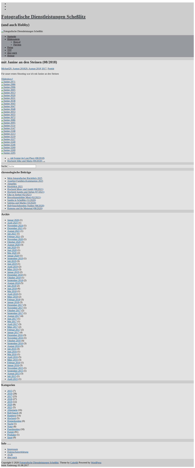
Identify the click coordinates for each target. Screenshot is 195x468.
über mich (12, 53)
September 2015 (15, 370)
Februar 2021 (13, 236)
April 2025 (12, 223)
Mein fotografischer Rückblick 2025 (24, 178)
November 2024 (15, 225)
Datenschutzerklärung (17, 452)
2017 (44, 68)
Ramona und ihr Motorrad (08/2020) (25, 208)
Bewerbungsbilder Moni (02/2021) (24, 197)
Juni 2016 (12, 351)
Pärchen (17, 44)
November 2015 (15, 368)
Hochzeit (11, 418)
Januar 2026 (13, 220)
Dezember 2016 (15, 335)
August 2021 (13, 231)
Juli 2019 (11, 261)
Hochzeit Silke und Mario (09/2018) (26, 161)
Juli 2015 (11, 376)
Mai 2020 (12, 253)
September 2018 (15, 280)
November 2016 (15, 338)
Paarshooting (13, 429)
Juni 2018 (12, 288)
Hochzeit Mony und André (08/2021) (25, 189)
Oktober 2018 (14, 277)
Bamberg (11, 415)
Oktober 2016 (14, 340)
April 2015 (12, 379)
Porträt (51, 68)
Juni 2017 (12, 318)
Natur (10, 426)
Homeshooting (14, 421)
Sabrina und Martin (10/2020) (21, 203)
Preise (10, 47)
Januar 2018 (13, 302)
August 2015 (13, 373)
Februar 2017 (13, 329)
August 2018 (13, 283)
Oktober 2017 (14, 310)
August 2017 (13, 316)
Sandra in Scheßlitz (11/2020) (21, 200)
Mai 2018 (12, 291)
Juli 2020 (11, 247)
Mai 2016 (12, 354)
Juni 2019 (12, 264)
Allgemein (12, 410)
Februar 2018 (13, 299)
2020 (9, 404)
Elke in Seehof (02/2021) (19, 194)
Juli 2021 (11, 233)
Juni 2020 (12, 250)
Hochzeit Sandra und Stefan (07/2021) (25, 192)
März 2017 (12, 327)
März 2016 (12, 360)
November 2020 (15, 239)
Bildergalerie (13, 39)
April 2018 (12, 294)
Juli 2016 (11, 349)
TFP (9, 50)
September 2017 (15, 313)
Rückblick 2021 (15, 186)
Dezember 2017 (15, 305)
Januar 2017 (13, 332)
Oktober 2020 (14, 242)
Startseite (11, 36)
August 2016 (13, 346)
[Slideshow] (7, 79)
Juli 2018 (11, 286)
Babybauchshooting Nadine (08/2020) (25, 205)
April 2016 (12, 357)
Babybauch (12, 413)
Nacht (10, 423)
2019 (9, 402)
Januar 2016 (13, 365)
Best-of (16, 42)
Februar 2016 (13, 362)
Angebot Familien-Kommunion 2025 (25, 181)
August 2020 (13, 244)
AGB (10, 454)
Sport (9, 437)
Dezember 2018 (15, 275)
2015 (9, 391)
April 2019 (12, 266)
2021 (9, 407)
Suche (4, 166)
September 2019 (15, 258)
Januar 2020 (13, 255)
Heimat (10, 55)
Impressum (12, 449)
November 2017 (15, 307)
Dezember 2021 (15, 228)
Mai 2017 (12, 321)
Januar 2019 (13, 272)
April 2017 (12, 324)
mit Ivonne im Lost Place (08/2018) (25, 158)
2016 (9, 393)
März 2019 (12, 269)
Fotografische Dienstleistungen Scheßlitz (43, 16)
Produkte (11, 434)
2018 (9, 399)
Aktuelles (11, 183)
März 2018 (12, 297)
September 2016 (15, 343)
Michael (5, 68)
